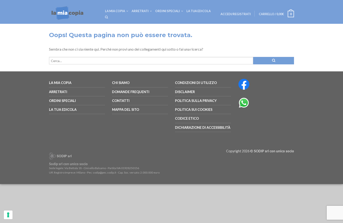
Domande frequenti (130, 92)
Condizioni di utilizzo (196, 83)
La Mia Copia (115, 11)
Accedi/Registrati (235, 14)
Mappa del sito (125, 110)
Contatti (121, 101)
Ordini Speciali (167, 11)
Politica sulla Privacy (196, 101)
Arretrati (140, 11)
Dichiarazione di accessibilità (202, 127)
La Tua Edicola (63, 110)
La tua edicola (198, 11)
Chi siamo (121, 83)
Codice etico (187, 118)
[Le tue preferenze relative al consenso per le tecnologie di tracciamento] (8, 214)
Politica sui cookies (193, 110)
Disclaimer (185, 92)
